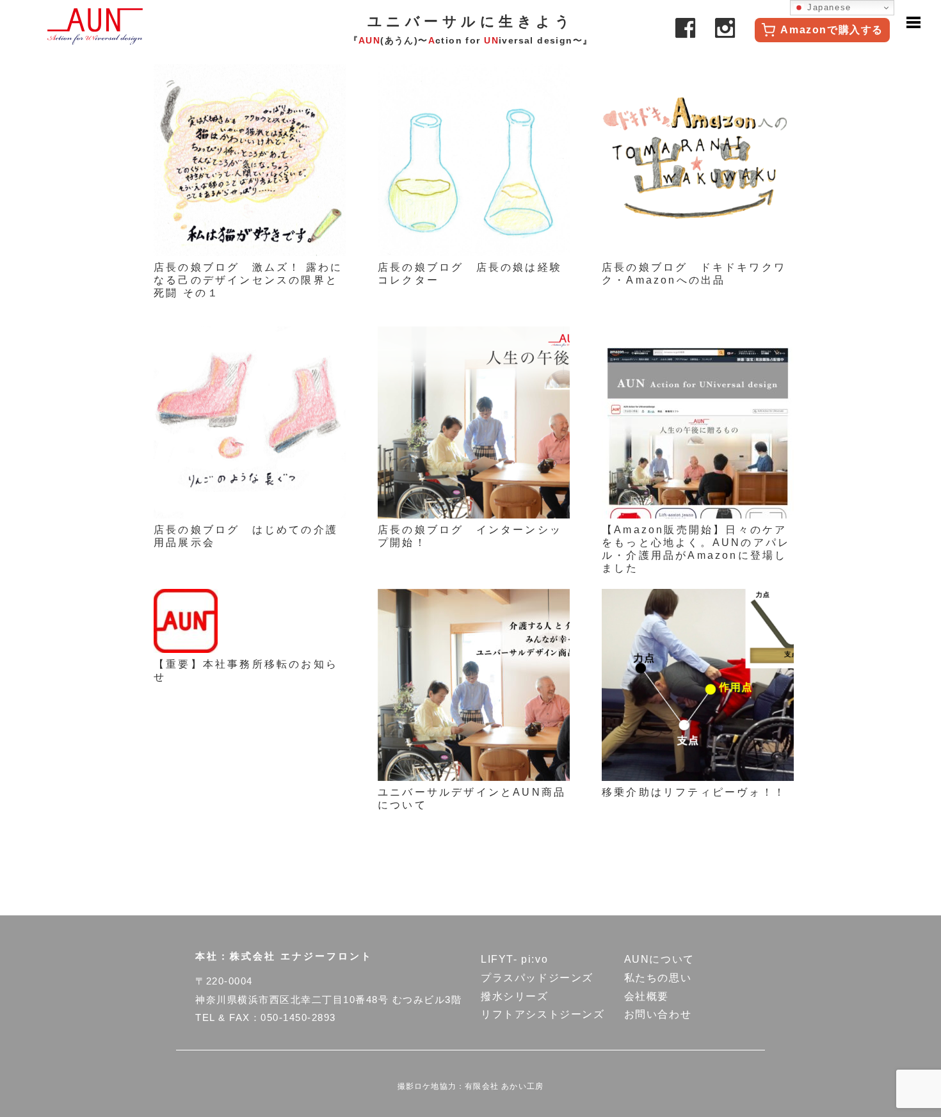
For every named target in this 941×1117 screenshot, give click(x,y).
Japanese (827, 7)
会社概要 (646, 996)
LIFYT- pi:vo (514, 959)
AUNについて (659, 959)
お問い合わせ (658, 1014)
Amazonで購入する (831, 29)
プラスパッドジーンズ (537, 977)
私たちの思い (658, 977)
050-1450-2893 (298, 1017)
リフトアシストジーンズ (543, 1014)
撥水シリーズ (515, 996)
